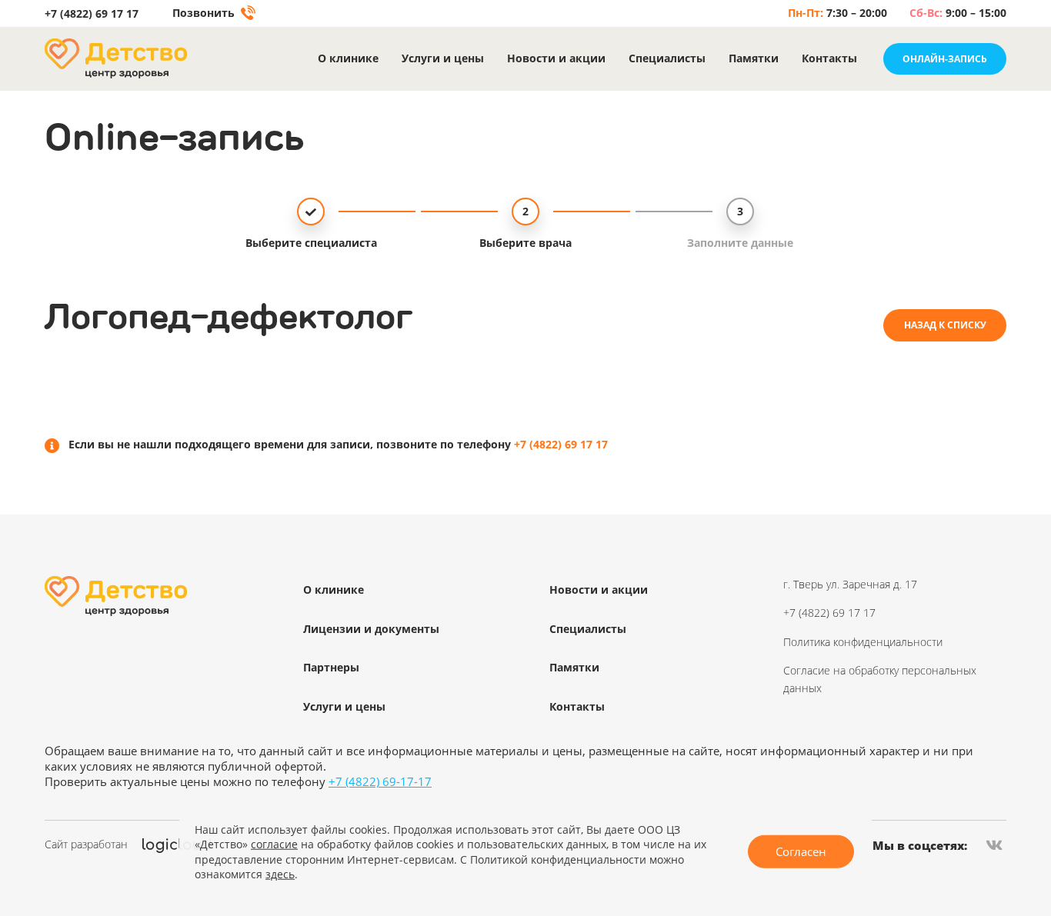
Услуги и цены (443, 58)
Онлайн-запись (945, 58)
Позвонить (205, 13)
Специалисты (667, 58)
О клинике (348, 58)
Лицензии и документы (371, 628)
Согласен (801, 851)
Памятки (754, 58)
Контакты (829, 58)
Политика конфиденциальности (863, 642)
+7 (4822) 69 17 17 (91, 14)
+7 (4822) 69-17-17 (380, 781)
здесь (280, 874)
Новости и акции (556, 58)
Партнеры (331, 667)
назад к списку (945, 324)
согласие (274, 844)
